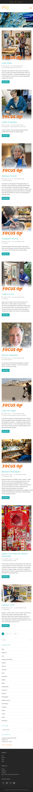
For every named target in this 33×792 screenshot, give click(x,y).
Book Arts (4, 652)
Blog (4, 67)
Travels (3, 714)
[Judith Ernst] (16, 276)
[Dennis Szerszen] (16, 337)
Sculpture (4, 707)
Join (3, 756)
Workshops (4, 720)
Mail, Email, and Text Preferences (10, 774)
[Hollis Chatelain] (16, 104)
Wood (3, 717)
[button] (30, 8)
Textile (24, 126)
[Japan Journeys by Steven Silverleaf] (16, 528)
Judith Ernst (8, 294)
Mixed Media (9, 67)
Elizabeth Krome (10, 238)
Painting (19, 67)
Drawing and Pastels (7, 659)
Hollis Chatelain (9, 122)
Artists (3, 757)
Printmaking (23, 415)
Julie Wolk (7, 63)
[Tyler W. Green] (16, 393)
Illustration (4, 676)
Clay (7, 243)
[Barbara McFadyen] (16, 454)
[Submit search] (29, 640)
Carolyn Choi (8, 605)
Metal (11, 476)
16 (15, 633)
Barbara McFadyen (11, 471)
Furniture (4, 669)
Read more (5, 82)
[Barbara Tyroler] (16, 158)
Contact (4, 772)
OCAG (17, 559)
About (3, 769)
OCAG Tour (14, 67)
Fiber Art (8, 126)
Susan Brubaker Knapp (18, 66)
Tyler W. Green (9, 411)
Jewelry (7, 476)
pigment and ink (18, 126)
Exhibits (4, 663)
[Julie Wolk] (16, 45)
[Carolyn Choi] (16, 593)
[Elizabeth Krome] (16, 221)
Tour (3, 759)
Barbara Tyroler (9, 176)
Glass (3, 673)
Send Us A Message (7, 745)
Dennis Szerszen (10, 355)
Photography (9, 180)
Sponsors (4, 771)
